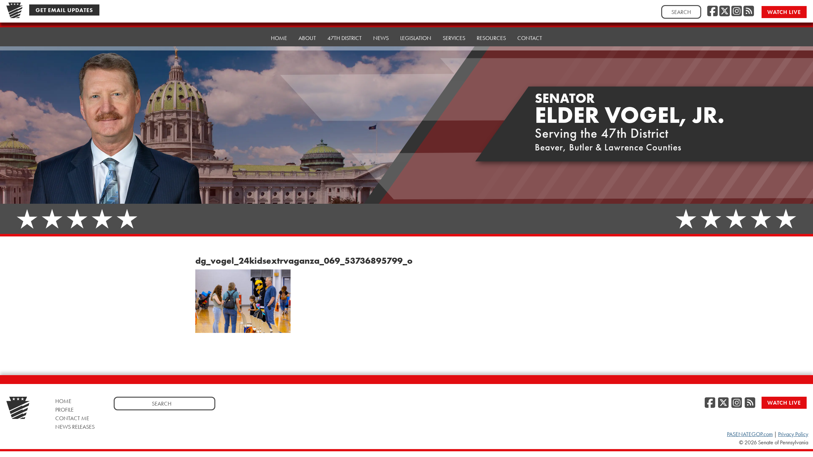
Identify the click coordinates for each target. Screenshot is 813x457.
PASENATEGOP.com (750, 434)
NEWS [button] (381, 38)
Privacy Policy (793, 434)
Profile (64, 409)
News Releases (75, 426)
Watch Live (784, 12)
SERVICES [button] (454, 38)
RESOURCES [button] (491, 38)
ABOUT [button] (307, 38)
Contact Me (72, 418)
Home (279, 38)
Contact (529, 38)
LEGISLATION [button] (415, 38)
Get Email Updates (64, 10)
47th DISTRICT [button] (344, 38)
